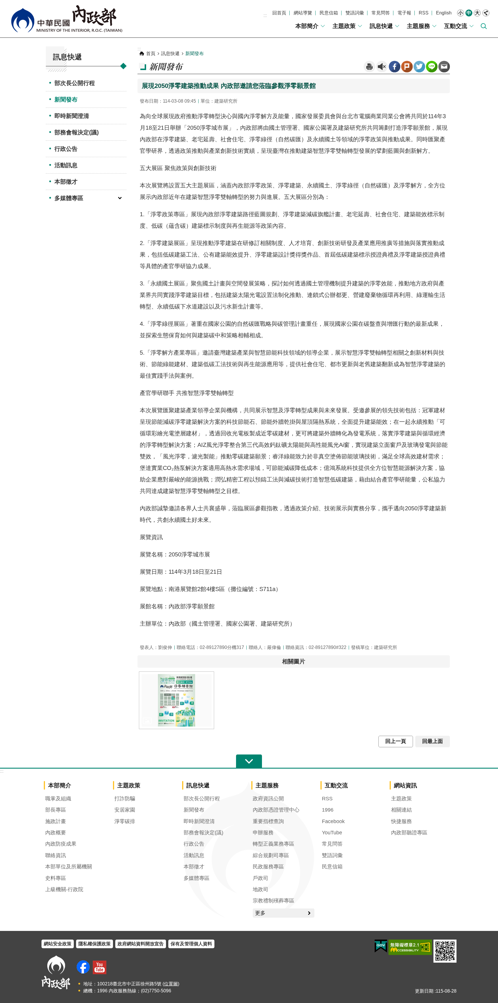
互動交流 (455, 26)
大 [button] (477, 12)
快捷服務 (401, 821)
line (431, 66)
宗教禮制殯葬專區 (273, 901)
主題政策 (344, 26)
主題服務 (418, 26)
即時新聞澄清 (71, 116)
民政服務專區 (268, 867)
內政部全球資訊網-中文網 (66, 18)
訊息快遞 (381, 26)
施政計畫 (55, 821)
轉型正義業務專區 (273, 844)
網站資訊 (405, 785)
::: (265, 15)
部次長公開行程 (74, 83)
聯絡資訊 (55, 855)
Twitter (419, 66)
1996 (327, 810)
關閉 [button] (485, 13)
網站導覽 (303, 12)
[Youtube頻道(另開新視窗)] (99, 967)
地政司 (260, 889)
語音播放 (382, 66)
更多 (260, 913)
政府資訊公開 (268, 798)
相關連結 (401, 810)
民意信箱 (329, 12)
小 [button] (460, 12)
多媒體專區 (68, 198)
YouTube (332, 832)
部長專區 (55, 810)
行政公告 (66, 149)
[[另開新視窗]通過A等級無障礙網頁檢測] (410, 947)
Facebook (394, 66)
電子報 (404, 12)
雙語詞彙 (355, 12)
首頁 (150, 53)
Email (444, 66)
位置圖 (171, 983)
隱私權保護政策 (94, 943)
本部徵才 (66, 181)
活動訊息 (66, 165)
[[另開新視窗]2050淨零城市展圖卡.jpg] (177, 700)
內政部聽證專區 (409, 832)
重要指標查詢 (268, 821)
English (444, 12)
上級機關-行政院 (64, 889)
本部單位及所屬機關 (68, 867)
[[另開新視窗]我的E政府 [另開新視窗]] (381, 946)
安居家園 (124, 810)
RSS (424, 12)
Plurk (407, 66)
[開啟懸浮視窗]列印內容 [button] (369, 66)
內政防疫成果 (60, 844)
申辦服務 (263, 832)
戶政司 (260, 878)
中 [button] (469, 12)
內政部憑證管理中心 (276, 810)
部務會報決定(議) (76, 132)
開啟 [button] (249, 761)
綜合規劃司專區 (271, 855)
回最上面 (432, 741)
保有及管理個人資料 (191, 943)
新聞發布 (66, 99)
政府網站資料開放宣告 (141, 943)
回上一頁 (395, 741)
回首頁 (279, 12)
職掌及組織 (58, 798)
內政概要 (55, 832)
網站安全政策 (57, 943)
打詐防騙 (124, 798)
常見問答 (380, 12)
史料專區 (55, 878)
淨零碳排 (124, 821)
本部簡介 (306, 26)
